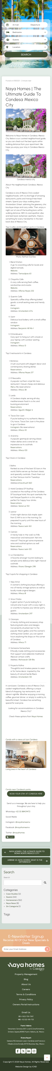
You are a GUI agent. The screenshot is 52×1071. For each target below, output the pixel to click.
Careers (26, 989)
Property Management (26, 974)
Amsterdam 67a (25, 311)
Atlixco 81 (22, 593)
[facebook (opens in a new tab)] (18, 1051)
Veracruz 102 (24, 506)
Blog (26, 979)
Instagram (15, 308)
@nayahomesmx (22, 822)
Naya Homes (37, 716)
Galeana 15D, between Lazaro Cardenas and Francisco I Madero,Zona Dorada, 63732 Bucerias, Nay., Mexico (26, 1041)
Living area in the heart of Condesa (21, 769)
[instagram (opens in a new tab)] (34, 1051)
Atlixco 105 (22, 450)
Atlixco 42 (22, 430)
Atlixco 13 (22, 345)
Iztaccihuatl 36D (25, 483)
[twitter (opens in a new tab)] (23, 1051)
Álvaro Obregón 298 (27, 566)
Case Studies (12, 894)
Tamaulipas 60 (24, 273)
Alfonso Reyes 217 (25, 372)
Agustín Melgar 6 (25, 410)
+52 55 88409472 (22, 811)
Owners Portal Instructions (26, 1004)
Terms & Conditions (26, 994)
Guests (11, 837)
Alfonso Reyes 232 (26, 291)
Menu (13, 387)
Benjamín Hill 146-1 (26, 328)
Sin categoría (12, 906)
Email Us (26, 1012)
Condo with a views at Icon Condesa (21, 739)
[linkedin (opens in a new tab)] (28, 1051)
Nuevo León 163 (24, 526)
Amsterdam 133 (25, 677)
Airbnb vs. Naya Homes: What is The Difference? (24, 861)
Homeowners (12, 900)
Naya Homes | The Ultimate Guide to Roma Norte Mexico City (27, 852)
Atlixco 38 (22, 390)
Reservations (16, 369)
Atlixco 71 (22, 642)
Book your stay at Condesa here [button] (26, 794)
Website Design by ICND (26, 1066)
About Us (26, 984)
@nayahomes (19, 832)
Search (26, 54)
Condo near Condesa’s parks (18, 789)
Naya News (11, 903)
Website (14, 271)
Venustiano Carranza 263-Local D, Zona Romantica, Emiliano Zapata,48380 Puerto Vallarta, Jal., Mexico (26, 1029)
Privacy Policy (26, 999)
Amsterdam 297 (25, 613)
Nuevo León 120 (25, 549)
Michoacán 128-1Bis (26, 659)
